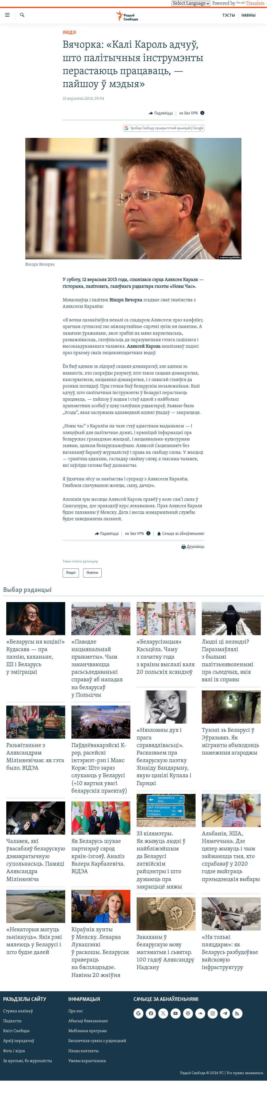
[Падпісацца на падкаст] (188, 1013)
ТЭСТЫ (228, 16)
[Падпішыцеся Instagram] (212, 1013)
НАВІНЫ (248, 16)
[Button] (161, 113)
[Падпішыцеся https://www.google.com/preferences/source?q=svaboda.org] (138, 1013)
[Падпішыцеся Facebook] (151, 1013)
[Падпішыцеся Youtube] (175, 1013)
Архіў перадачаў (18, 1041)
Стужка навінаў (18, 1011)
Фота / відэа (14, 1051)
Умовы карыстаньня (87, 1061)
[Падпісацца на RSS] (237, 1013)
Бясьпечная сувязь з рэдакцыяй (97, 1041)
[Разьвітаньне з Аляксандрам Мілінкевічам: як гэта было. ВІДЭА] (35, 722)
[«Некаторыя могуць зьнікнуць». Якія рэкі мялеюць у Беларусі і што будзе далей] (35, 906)
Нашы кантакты (83, 1051)
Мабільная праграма (87, 1031)
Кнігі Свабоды (16, 1031)
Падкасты (12, 1021)
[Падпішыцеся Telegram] (225, 1013)
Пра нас (75, 1011)
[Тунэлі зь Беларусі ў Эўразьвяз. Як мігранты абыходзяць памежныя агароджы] (231, 707)
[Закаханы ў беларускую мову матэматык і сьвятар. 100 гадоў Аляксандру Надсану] (166, 914)
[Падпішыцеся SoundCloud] (200, 1013)
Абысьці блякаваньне (88, 1021)
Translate (255, 3)
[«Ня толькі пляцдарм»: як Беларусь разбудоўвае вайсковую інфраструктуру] (231, 914)
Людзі (69, 32)
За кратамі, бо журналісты (27, 1061)
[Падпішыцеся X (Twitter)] (163, 1013)
